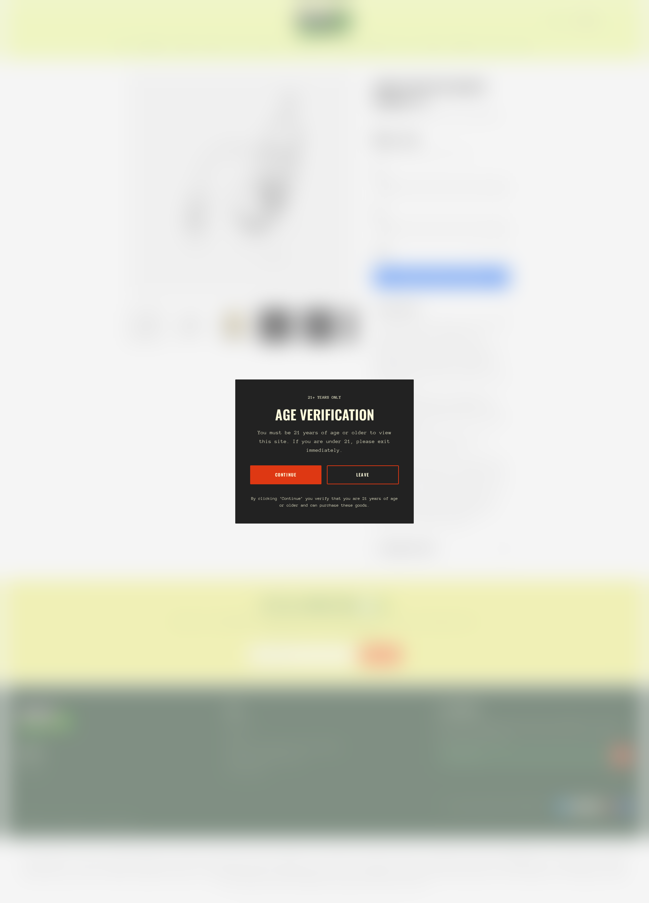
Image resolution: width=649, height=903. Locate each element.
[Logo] (324, 21)
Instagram (30, 765)
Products (405, 115)
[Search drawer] (615, 21)
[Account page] (623, 21)
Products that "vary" (410, 549)
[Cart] (631, 21)
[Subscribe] (621, 755)
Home (380, 115)
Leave (362, 474)
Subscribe (381, 655)
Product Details (402, 308)
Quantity (382, 252)
